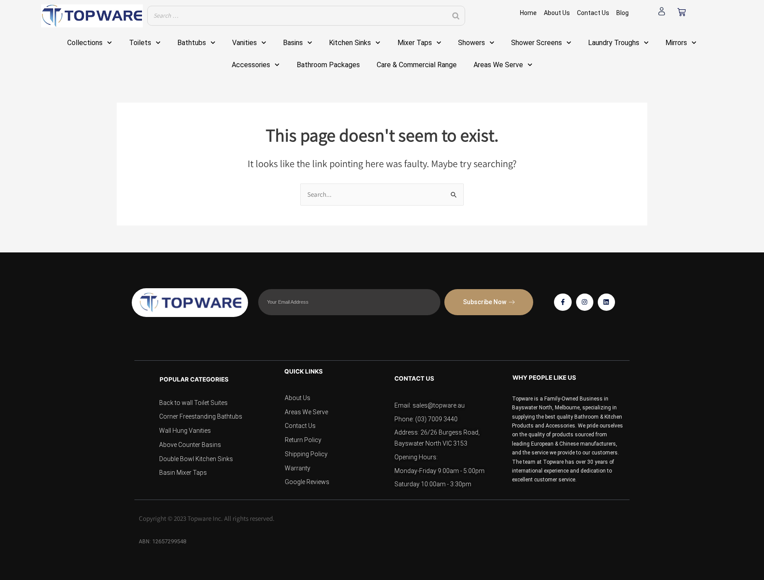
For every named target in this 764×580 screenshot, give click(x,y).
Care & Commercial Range (417, 65)
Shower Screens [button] (536, 42)
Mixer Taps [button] (414, 42)
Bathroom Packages (328, 65)
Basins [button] (293, 42)
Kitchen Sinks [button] (350, 42)
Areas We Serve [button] (498, 65)
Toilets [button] (140, 42)
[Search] (456, 15)
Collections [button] (85, 42)
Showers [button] (471, 42)
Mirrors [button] (676, 42)
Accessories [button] (251, 65)
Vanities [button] (244, 42)
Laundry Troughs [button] (613, 42)
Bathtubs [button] (191, 42)
